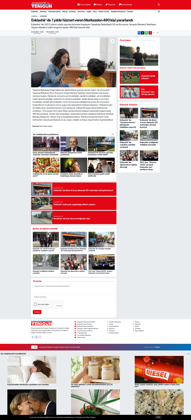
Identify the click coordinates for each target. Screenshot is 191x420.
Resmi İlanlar (126, 5)
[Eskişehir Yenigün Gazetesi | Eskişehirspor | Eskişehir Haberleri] (41, 5)
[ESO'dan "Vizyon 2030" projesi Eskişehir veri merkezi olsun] (102, 262)
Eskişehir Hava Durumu (84, 324)
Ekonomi (81, 11)
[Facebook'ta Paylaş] (139, 32)
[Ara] (159, 5)
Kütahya (72, 11)
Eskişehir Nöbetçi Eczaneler (86, 322)
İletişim (130, 11)
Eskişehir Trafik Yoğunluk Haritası (87, 328)
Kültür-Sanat (104, 11)
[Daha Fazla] (150, 32)
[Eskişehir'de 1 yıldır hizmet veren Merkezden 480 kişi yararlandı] (73, 62)
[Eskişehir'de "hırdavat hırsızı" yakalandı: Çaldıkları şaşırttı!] (46, 239)
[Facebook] (32, 337)
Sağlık (88, 11)
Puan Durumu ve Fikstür (84, 330)
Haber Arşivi (81, 337)
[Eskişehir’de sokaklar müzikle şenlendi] (102, 239)
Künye (111, 324)
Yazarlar (111, 5)
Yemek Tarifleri (114, 333)
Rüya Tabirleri (139, 330)
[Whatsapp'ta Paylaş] (146, 32)
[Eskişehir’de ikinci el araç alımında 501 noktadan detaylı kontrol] (74, 239)
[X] (36, 337)
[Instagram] (40, 337)
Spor (95, 11)
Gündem (43, 11)
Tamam (158, 417)
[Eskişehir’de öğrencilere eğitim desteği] (74, 262)
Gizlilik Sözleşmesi (118, 11)
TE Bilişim (157, 347)
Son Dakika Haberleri (84, 335)
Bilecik (65, 11)
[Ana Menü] (159, 12)
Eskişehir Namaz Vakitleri (85, 326)
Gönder (37, 312)
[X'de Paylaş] (142, 32)
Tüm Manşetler (82, 333)
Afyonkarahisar (54, 11)
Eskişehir (34, 11)
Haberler (34, 16)
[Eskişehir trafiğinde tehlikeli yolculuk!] (46, 262)
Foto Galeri (85, 5)
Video (99, 5)
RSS (35, 347)
